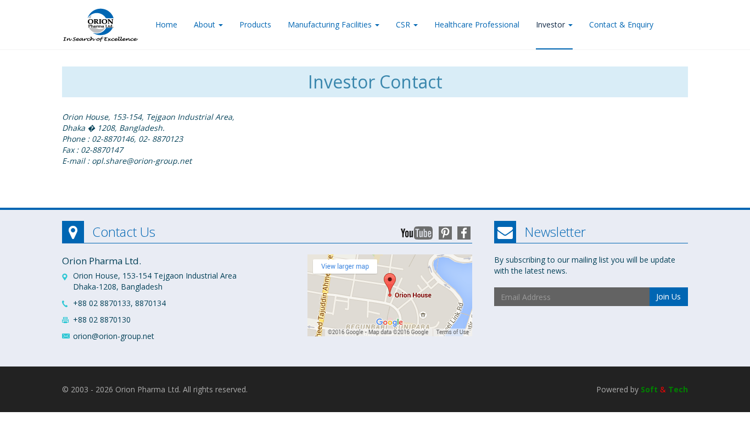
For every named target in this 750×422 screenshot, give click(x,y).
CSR (404, 24)
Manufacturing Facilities (331, 24)
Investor (551, 24)
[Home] (100, 22)
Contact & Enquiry (621, 24)
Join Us (668, 296)
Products (255, 24)
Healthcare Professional (476, 24)
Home (166, 24)
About (205, 24)
